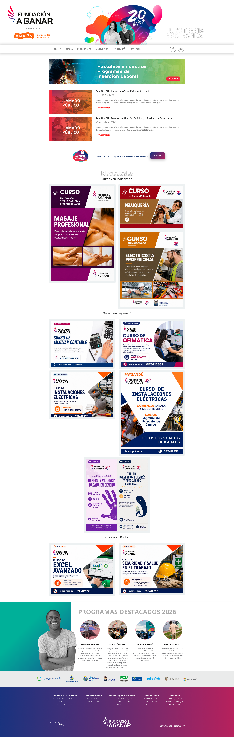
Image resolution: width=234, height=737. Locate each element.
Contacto (135, 48)
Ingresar (157, 156)
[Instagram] (181, 49)
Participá (119, 48)
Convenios (102, 48)
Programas (84, 48)
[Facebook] (173, 49)
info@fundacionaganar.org (172, 726)
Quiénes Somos (63, 48)
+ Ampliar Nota (103, 107)
